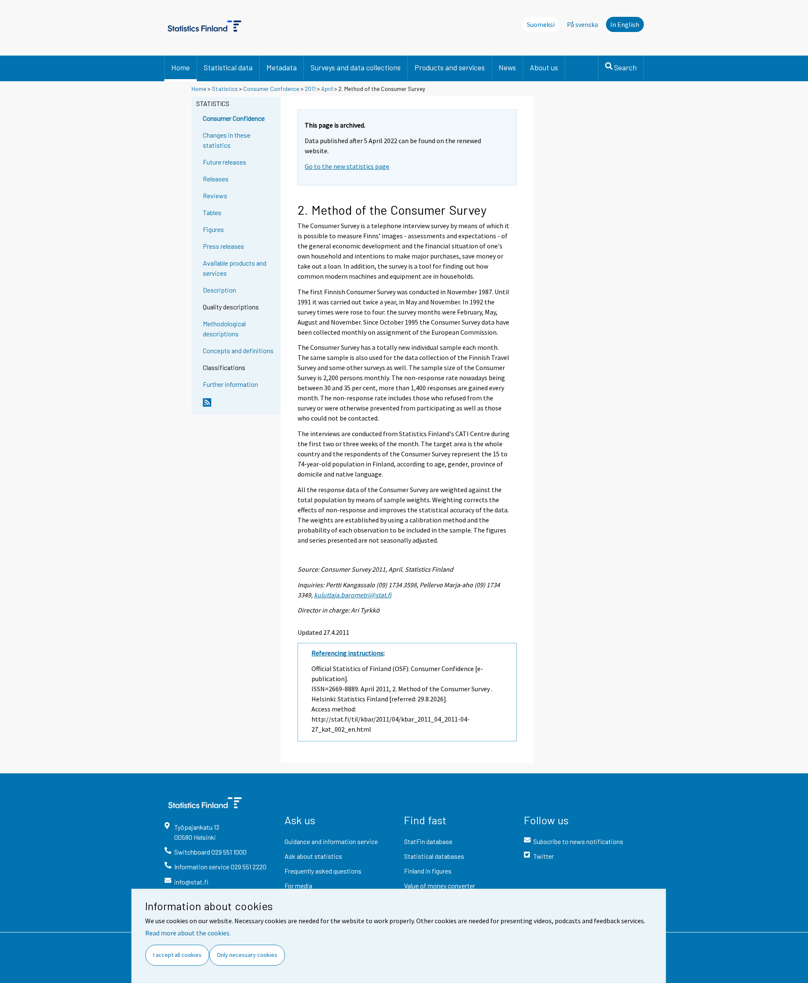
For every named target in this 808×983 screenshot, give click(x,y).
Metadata (281, 67)
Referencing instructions (347, 653)
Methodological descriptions (224, 329)
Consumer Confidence (271, 88)
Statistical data (228, 67)
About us (544, 67)
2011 (310, 88)
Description (219, 290)
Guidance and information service (331, 841)
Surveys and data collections (356, 67)
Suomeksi (541, 24)
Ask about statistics (313, 856)
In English (624, 24)
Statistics (225, 88)
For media (298, 886)
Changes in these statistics (226, 140)
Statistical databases (434, 856)
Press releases (223, 246)
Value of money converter (439, 886)
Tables (212, 212)
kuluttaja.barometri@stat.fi (352, 595)
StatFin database (428, 841)
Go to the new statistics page (347, 166)
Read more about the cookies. (188, 933)
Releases (216, 179)
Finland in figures (428, 871)
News (507, 67)
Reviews (215, 196)
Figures (213, 229)
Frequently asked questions (322, 871)
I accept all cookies (177, 955)
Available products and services (234, 268)
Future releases (224, 162)
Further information (230, 384)
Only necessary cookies (247, 955)
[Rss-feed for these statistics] (240, 405)
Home (180, 67)
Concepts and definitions (238, 350)
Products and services (450, 67)
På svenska (582, 24)
